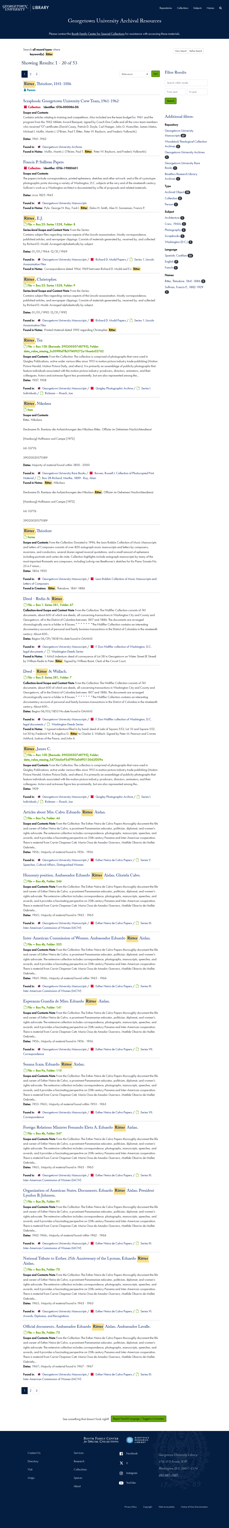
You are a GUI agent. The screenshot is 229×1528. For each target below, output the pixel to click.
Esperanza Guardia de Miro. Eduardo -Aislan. (66, 1001)
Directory (33, 1461)
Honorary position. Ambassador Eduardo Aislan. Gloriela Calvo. (81, 875)
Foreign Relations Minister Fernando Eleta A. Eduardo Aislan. (80, 1127)
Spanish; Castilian (176, 255)
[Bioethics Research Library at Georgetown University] (137, 1439)
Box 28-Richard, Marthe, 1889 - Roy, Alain (69, 478)
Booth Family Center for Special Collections (98, 34)
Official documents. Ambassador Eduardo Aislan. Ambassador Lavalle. (87, 1327)
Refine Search (196, 50)
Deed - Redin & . (43, 599)
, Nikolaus (37, 404)
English (169, 261)
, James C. (37, 749)
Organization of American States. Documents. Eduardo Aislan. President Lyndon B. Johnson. (88, 1193)
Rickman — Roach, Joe (59, 393)
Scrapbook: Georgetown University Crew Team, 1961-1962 (71, 101)
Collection (171, 198)
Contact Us (34, 1453)
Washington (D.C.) (176, 242)
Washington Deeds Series (67, 651)
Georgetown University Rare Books (64, 473)
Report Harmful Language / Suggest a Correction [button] (138, 1418)
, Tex (33, 340)
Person (169, 204)
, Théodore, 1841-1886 (47, 84)
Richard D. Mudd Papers (111, 259)
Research (79, 1461)
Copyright (147, 1507)
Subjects (197, 8)
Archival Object (175, 192)
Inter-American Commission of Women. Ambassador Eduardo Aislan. (87, 938)
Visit (30, 1469)
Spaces (78, 1478)
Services (78, 1453)
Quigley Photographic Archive (114, 388)
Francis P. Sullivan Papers (43, 162)
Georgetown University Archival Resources (114, 21)
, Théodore (38, 531)
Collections (182, 8)
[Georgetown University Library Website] (26, 7)
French (169, 267)
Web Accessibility (167, 1507)
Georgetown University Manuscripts (64, 203)
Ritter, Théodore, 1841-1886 (183, 281)
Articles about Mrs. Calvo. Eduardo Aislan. (64, 812)
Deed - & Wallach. (45, 671)
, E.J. (33, 218)
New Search (181, 50)
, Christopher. (40, 279)
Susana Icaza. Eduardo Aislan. (54, 1064)
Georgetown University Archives (62, 147)
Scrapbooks (172, 236)
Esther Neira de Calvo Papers (114, 860)
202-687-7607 (168, 1475)
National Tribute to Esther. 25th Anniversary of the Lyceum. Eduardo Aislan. (85, 1261)
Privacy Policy (131, 1507)
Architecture (172, 218)
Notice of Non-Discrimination (194, 1507)
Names (210, 8)
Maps (31, 1478)
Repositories (166, 8)
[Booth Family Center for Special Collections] (101, 1439)
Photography (173, 230)
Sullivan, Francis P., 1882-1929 (184, 287)
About (77, 1486)
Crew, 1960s (173, 224)
